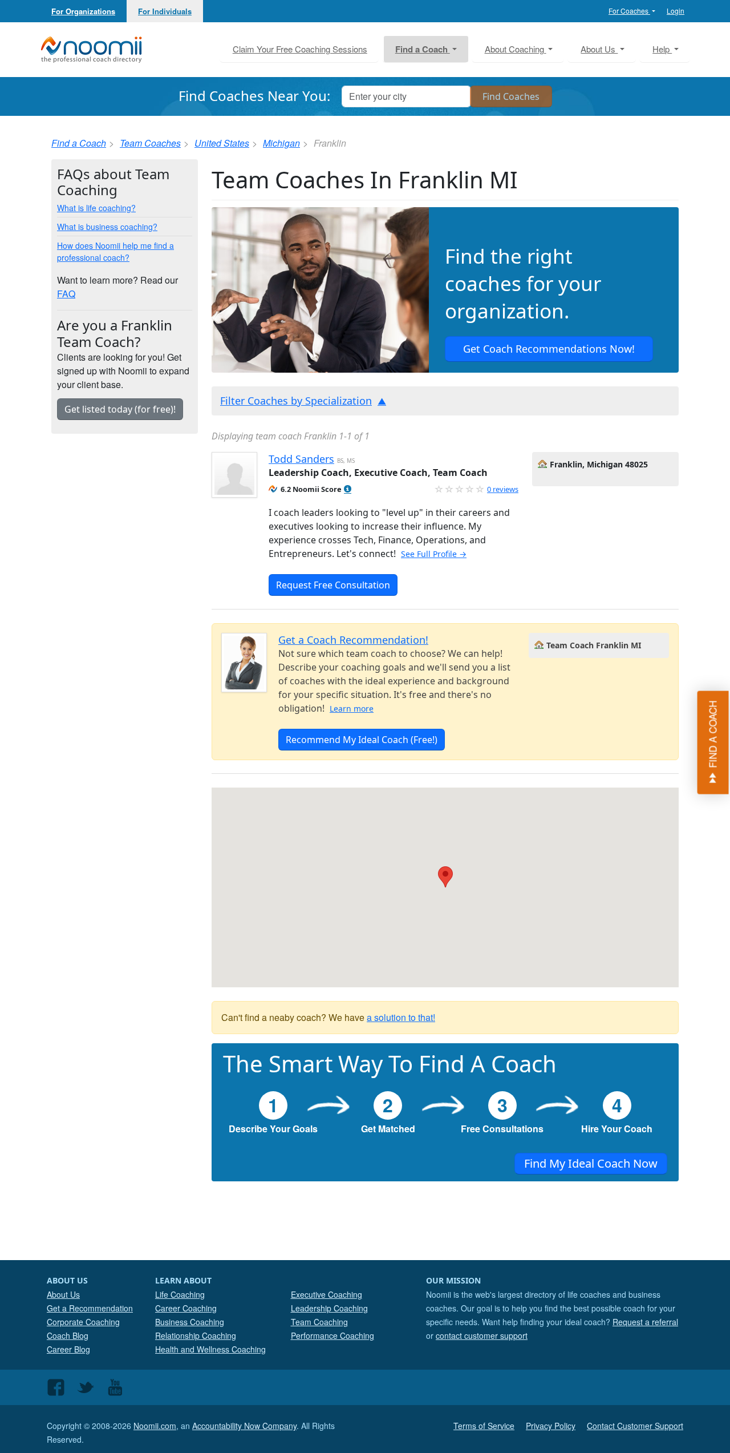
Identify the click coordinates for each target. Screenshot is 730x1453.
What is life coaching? (96, 207)
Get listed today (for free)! (120, 409)
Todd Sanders (301, 459)
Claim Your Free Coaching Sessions (300, 49)
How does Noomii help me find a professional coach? (115, 251)
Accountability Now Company (244, 1425)
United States (221, 143)
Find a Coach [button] (422, 49)
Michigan (281, 143)
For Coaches (629, 10)
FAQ (66, 293)
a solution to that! (401, 1017)
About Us (63, 1294)
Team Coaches (150, 143)
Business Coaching (189, 1321)
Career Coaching (186, 1308)
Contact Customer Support (635, 1425)
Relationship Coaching (195, 1335)
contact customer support (482, 1335)
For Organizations (83, 11)
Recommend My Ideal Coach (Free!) (361, 739)
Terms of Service (483, 1425)
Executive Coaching (326, 1294)
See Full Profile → (434, 553)
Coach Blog (67, 1335)
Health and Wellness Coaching (210, 1349)
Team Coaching (319, 1321)
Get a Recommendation (90, 1308)
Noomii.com (154, 1425)
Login (675, 10)
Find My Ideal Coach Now (591, 1163)
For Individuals (165, 11)
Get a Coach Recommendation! (353, 640)
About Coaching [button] (515, 49)
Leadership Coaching (329, 1308)
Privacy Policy (550, 1425)
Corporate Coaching (83, 1321)
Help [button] (662, 49)
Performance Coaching (332, 1335)
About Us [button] (599, 49)
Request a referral (645, 1321)
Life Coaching (180, 1294)
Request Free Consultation (333, 585)
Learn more (352, 708)
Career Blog (68, 1349)
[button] (347, 489)
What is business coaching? (107, 226)
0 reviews (502, 489)
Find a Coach (78, 143)
